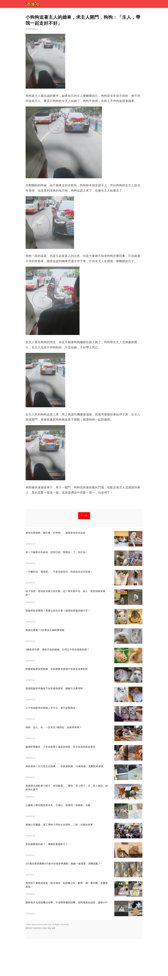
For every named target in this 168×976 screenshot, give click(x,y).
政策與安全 (38, 928)
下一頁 (84, 516)
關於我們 (29, 928)
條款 (45, 928)
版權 (53, 928)
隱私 (49, 928)
